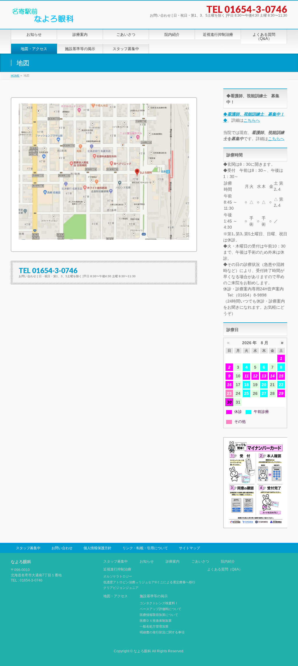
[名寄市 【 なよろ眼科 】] (43, 18)
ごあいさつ (200, 561)
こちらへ (252, 120)
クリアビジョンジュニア (121, 587)
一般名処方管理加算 (154, 626)
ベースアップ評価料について (160, 609)
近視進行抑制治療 (117, 569)
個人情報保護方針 (97, 548)
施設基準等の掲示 (154, 596)
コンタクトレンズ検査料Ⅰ (159, 603)
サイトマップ (189, 548)
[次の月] (282, 343)
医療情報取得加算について (159, 614)
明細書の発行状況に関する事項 (162, 632)
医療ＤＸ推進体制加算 (156, 620)
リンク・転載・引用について (145, 548)
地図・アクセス (115, 596)
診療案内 (173, 561)
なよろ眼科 (142, 651)
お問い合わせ (62, 548)
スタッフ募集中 (28, 548)
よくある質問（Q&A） (224, 569)
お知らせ (147, 561)
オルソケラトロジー (117, 576)
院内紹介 (228, 561)
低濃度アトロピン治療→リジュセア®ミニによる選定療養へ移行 (149, 582)
